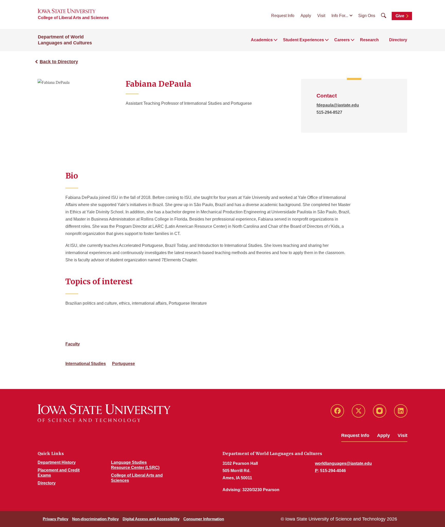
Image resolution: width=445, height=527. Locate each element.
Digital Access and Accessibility (151, 519)
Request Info (282, 15)
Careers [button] (342, 40)
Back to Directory (59, 61)
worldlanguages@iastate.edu (343, 463)
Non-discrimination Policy (95, 519)
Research (369, 40)
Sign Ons (366, 15)
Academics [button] (262, 40)
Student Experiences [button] (303, 40)
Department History (57, 462)
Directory (398, 40)
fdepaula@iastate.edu (337, 105)
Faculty (72, 344)
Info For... (339, 15)
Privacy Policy (55, 519)
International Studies (85, 363)
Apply (306, 15)
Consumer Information (203, 519)
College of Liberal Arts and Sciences (73, 17)
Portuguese (123, 363)
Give (400, 16)
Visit (321, 15)
